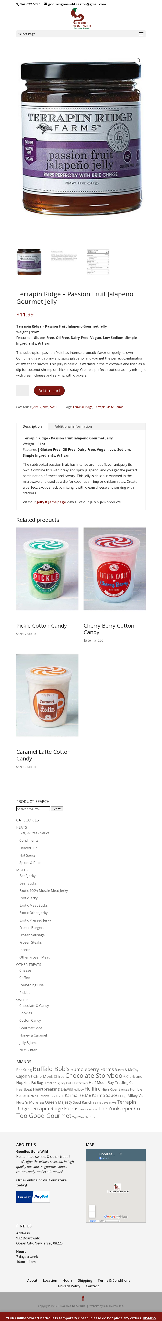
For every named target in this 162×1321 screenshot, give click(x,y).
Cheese (25, 970)
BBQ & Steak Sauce (34, 833)
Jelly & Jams (40, 407)
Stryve (112, 1102)
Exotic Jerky (28, 898)
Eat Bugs (38, 1082)
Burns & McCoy (126, 1070)
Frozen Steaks (30, 942)
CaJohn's (24, 1076)
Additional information (73, 426)
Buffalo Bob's (51, 1069)
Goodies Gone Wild (73, 1306)
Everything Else (31, 985)
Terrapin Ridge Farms (108, 407)
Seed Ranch (82, 1102)
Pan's (41, 1102)
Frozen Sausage (32, 935)
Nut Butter (28, 1050)
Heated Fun (28, 848)
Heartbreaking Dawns (53, 1089)
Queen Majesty (58, 1102)
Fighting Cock (64, 1083)
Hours (68, 1280)
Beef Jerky (27, 875)
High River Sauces (115, 1089)
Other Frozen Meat (34, 957)
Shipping (85, 1280)
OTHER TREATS (28, 964)
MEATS (22, 870)
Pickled (24, 992)
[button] (138, 60)
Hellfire (93, 1088)
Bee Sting (24, 1069)
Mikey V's (135, 1095)
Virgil (75, 1117)
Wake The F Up (86, 1117)
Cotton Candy (30, 1020)
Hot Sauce (27, 855)
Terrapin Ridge (82, 407)
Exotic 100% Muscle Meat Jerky (43, 890)
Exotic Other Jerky (33, 912)
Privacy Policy (69, 1286)
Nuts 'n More (27, 1102)
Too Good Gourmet (44, 1115)
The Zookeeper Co (119, 1108)
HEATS (21, 827)
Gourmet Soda (30, 1028)
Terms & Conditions (114, 1280)
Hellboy (79, 1089)
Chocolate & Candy (34, 1005)
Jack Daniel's (57, 1096)
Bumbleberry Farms (92, 1069)
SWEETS (56, 407)
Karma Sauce (104, 1095)
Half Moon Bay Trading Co (111, 1082)
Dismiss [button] (149, 1318)
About (32, 1280)
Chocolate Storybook (95, 1075)
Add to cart (49, 390)
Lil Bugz (122, 1096)
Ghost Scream (80, 1083)
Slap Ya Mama (100, 1102)
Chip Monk (43, 1076)
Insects (25, 949)
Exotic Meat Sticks (33, 905)
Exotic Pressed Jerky (35, 920)
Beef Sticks (28, 883)
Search (57, 809)
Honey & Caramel (33, 1035)
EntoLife (50, 1083)
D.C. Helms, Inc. (113, 1306)
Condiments (28, 840)
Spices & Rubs (30, 862)
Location (50, 1280)
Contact (92, 1286)
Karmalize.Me (78, 1095)
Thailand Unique (88, 1109)
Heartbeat (24, 1089)
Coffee (24, 977)
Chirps (59, 1076)
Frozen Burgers (31, 927)
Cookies (25, 1013)
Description (32, 426)
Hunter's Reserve (38, 1096)
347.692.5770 (30, 4)
